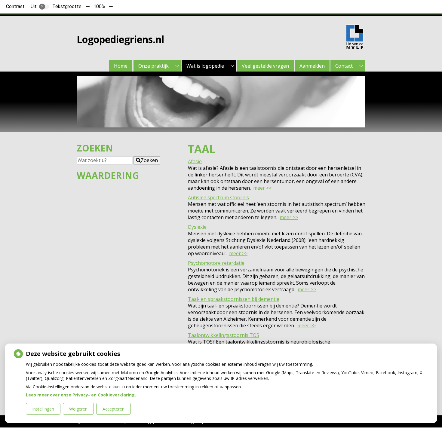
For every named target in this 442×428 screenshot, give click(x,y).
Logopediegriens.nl (120, 39)
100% (99, 6)
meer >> (262, 188)
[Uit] (44, 7)
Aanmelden (312, 66)
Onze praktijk (153, 66)
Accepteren (113, 409)
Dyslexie (197, 227)
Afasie (195, 161)
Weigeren (78, 409)
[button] (147, 160)
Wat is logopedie (205, 66)
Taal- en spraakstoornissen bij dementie (233, 299)
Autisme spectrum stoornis (218, 197)
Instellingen (43, 409)
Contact (344, 66)
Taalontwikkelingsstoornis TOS (223, 335)
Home (120, 66)
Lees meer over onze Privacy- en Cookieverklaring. (81, 395)
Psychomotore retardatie (216, 263)
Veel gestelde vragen (265, 66)
